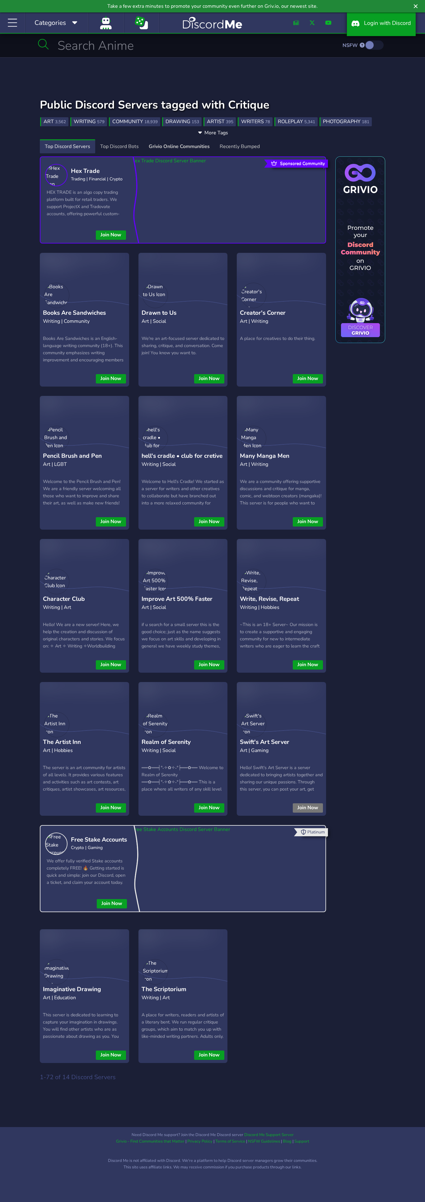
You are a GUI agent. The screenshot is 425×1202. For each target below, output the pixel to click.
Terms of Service (230, 1141)
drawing (182, 121)
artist (220, 121)
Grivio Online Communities (179, 146)
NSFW (351, 45)
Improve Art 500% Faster (177, 599)
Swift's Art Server (264, 742)
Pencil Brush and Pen (72, 456)
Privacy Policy (200, 1141)
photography (346, 121)
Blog (287, 1141)
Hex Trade (85, 171)
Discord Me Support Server (269, 1135)
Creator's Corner (263, 313)
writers (255, 121)
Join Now (110, 234)
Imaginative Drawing (72, 989)
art (55, 121)
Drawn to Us (159, 313)
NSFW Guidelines (264, 1141)
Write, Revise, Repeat (269, 599)
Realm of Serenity (166, 742)
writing (89, 121)
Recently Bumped (240, 146)
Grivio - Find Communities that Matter (150, 1141)
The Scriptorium (164, 989)
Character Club (64, 599)
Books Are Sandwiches (74, 313)
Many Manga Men (264, 456)
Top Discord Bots (119, 146)
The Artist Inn (62, 742)
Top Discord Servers (67, 146)
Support (301, 1141)
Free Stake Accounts (99, 840)
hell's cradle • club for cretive (182, 456)
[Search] (43, 44)
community (135, 121)
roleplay (296, 121)
